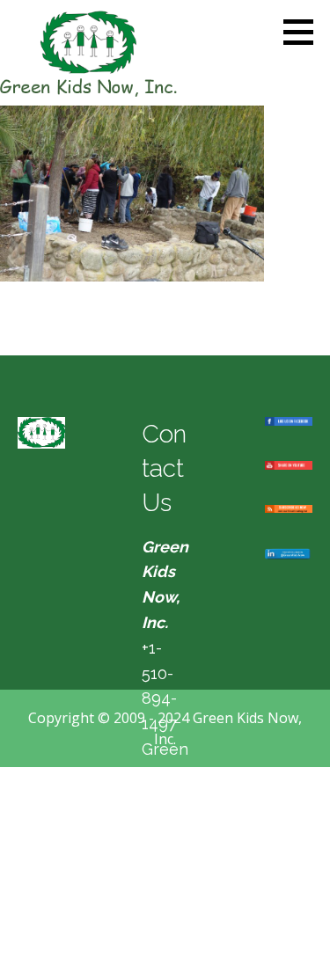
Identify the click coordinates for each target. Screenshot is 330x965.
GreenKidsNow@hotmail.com (165, 799)
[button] (304, 32)
